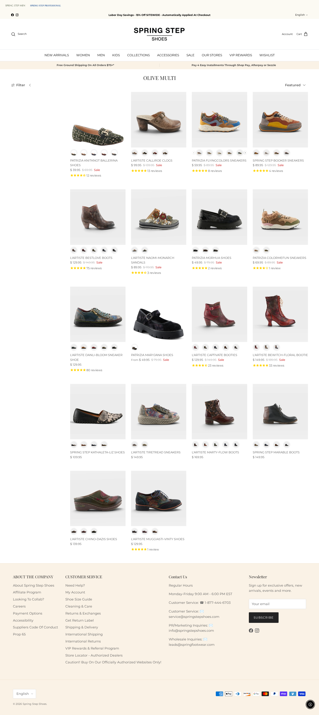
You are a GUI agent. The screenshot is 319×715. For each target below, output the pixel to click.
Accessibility (23, 620)
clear (55, 136)
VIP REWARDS (240, 55)
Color (15, 127)
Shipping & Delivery (81, 627)
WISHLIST (267, 55)
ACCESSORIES (168, 55)
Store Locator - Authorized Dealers (94, 655)
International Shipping (84, 634)
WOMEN (83, 55)
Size (14, 136)
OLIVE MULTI (24, 161)
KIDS (116, 55)
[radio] (73, 152)
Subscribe (264, 617)
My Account (75, 592)
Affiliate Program (27, 592)
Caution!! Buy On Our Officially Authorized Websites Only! (113, 662)
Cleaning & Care (78, 606)
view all (52, 93)
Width (15, 145)
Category (18, 118)
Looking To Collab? (28, 599)
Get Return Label (79, 620)
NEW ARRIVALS (56, 55)
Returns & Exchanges (83, 613)
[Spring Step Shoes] (159, 34)
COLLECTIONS (138, 55)
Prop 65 (19, 634)
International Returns (83, 641)
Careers (19, 606)
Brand (16, 103)
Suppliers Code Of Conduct (35, 627)
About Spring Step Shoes (33, 585)
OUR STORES (212, 55)
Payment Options (27, 613)
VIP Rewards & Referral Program (92, 648)
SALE (190, 55)
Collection (19, 154)
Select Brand (22, 110)
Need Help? (75, 585)
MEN (101, 55)
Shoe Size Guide (78, 599)
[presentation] (245, 152)
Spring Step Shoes (35, 704)
